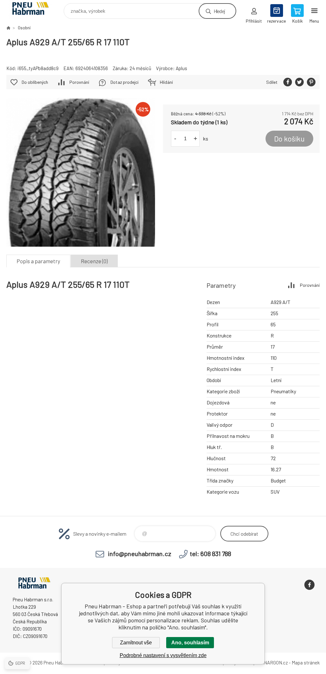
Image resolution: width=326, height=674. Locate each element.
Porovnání (79, 82)
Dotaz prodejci (124, 82)
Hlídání (166, 82)
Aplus (181, 68)
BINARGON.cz (273, 662)
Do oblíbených (35, 82)
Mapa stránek (306, 662)
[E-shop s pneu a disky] (8, 28)
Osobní (24, 27)
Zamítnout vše (136, 642)
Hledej (219, 11)
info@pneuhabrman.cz (139, 553)
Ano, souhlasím (190, 642)
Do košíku (289, 138)
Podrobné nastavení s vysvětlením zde (163, 655)
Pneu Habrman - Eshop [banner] (34, 9)
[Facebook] (309, 585)
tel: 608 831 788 (210, 553)
